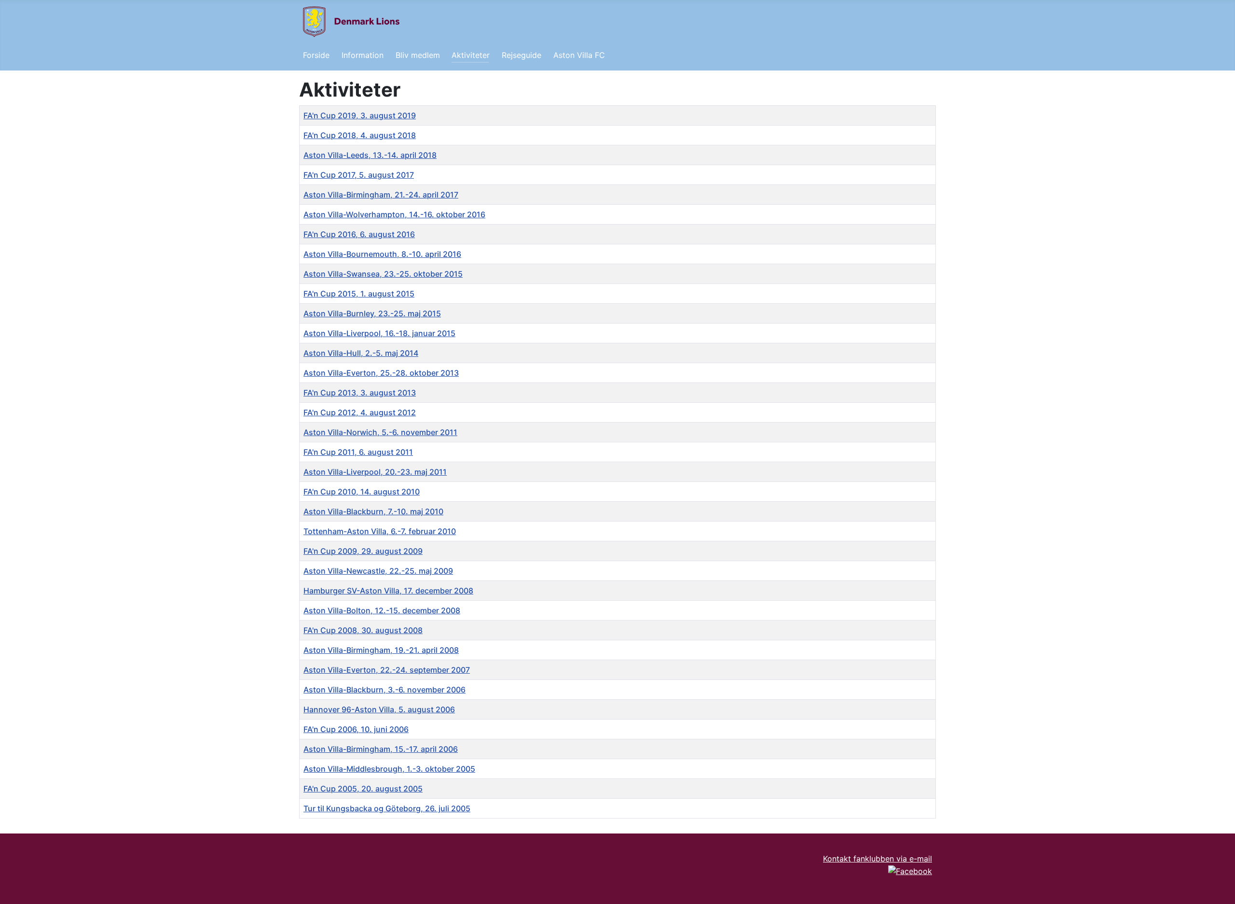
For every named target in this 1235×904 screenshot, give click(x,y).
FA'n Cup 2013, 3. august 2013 (359, 392)
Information (363, 55)
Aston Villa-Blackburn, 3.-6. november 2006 (384, 689)
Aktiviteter (471, 55)
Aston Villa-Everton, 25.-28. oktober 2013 (381, 373)
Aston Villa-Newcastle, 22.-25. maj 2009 (378, 571)
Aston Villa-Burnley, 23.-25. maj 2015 (372, 313)
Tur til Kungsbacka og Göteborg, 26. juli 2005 (386, 808)
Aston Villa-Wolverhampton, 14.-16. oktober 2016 (394, 214)
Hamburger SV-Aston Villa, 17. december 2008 (388, 590)
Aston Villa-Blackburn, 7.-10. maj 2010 (373, 511)
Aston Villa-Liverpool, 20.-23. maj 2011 (375, 472)
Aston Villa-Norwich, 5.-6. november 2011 (380, 432)
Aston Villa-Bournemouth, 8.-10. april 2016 (382, 254)
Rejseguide (521, 55)
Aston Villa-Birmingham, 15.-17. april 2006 (380, 749)
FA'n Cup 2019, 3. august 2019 (359, 115)
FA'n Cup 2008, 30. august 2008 (363, 630)
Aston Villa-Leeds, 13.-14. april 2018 (370, 155)
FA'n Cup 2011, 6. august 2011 (358, 452)
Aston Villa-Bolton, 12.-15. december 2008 (381, 610)
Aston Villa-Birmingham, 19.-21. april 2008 (381, 650)
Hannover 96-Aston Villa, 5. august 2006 (379, 709)
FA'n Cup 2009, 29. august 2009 (363, 551)
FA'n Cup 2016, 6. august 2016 (359, 234)
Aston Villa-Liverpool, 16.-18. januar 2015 (379, 333)
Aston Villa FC (579, 55)
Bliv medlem (418, 55)
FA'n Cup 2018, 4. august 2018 (359, 135)
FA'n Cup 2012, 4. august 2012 (359, 412)
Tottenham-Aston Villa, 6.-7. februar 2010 (379, 531)
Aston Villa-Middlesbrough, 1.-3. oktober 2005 (389, 769)
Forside (316, 55)
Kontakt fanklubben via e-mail (877, 858)
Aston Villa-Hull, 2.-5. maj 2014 (360, 353)
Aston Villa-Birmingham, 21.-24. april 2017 (380, 194)
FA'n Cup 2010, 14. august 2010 (361, 491)
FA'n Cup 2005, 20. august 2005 (363, 788)
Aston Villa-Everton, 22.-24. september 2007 (386, 670)
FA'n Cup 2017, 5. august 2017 (358, 175)
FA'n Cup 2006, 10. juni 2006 (356, 729)
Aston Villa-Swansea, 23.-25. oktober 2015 (383, 274)
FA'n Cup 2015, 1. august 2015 (358, 293)
